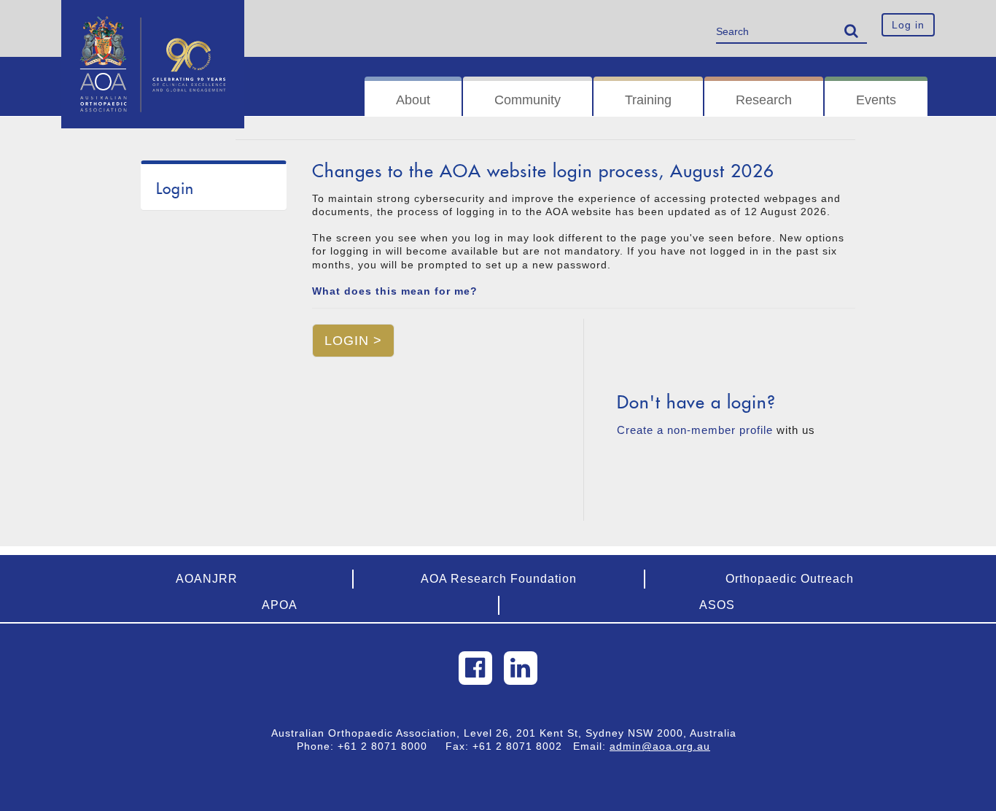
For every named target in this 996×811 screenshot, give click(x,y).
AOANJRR (207, 579)
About (413, 100)
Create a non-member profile (695, 430)
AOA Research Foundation (499, 579)
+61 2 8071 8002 (522, 746)
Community (527, 100)
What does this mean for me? (395, 291)
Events (876, 100)
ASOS (717, 605)
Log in (908, 25)
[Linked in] (520, 668)
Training (648, 100)
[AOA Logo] (152, 18)
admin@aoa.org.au (660, 746)
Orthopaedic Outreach (789, 579)
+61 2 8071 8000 (388, 746)
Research (764, 100)
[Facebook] (475, 668)
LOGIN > (353, 340)
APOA (279, 605)
